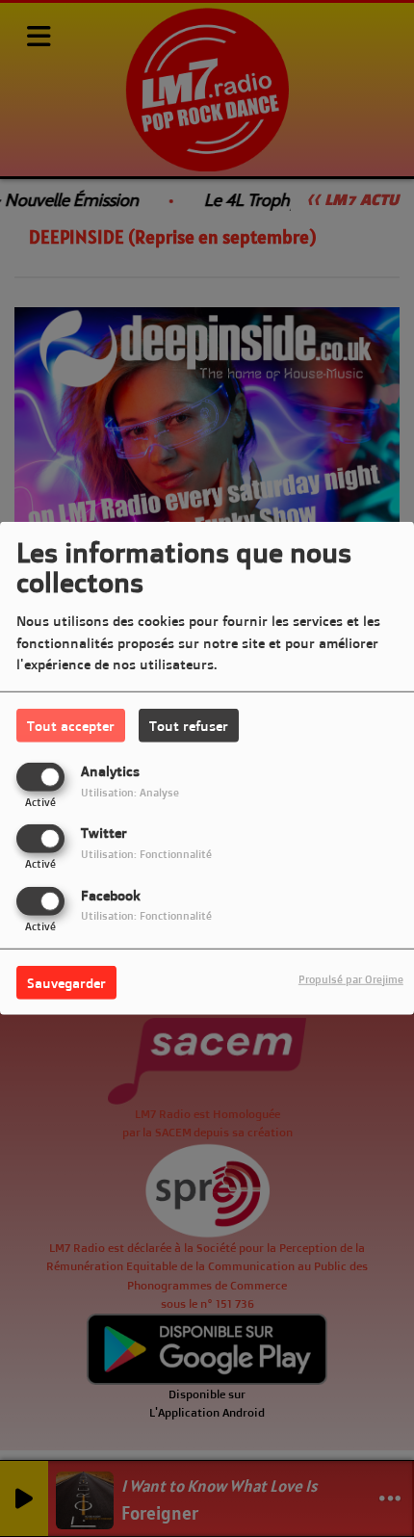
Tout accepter (71, 725)
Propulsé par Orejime (350, 978)
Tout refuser (188, 725)
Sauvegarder (66, 982)
